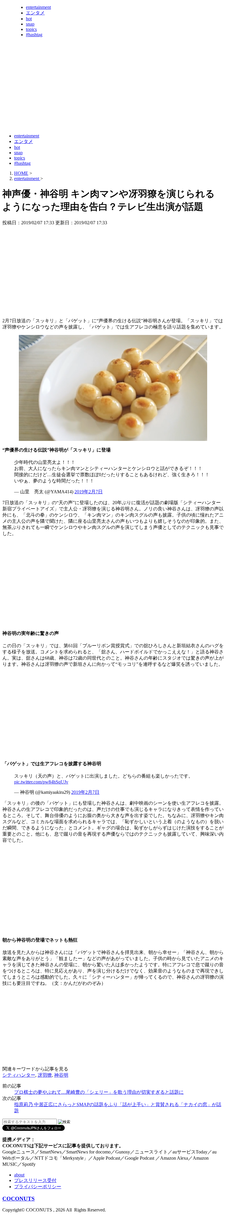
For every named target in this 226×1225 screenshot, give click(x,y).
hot (29, 18)
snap (30, 23)
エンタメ (35, 12)
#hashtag (34, 34)
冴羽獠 (45, 1075)
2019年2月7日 (88, 491)
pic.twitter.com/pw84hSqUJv (41, 781)
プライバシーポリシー (37, 1186)
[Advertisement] (109, 114)
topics (31, 29)
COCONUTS (18, 1199)
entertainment (38, 7)
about (19, 1174)
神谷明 (61, 1075)
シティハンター (18, 1075)
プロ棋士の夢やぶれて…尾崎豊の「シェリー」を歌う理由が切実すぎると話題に (99, 1092)
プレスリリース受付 (35, 1180)
